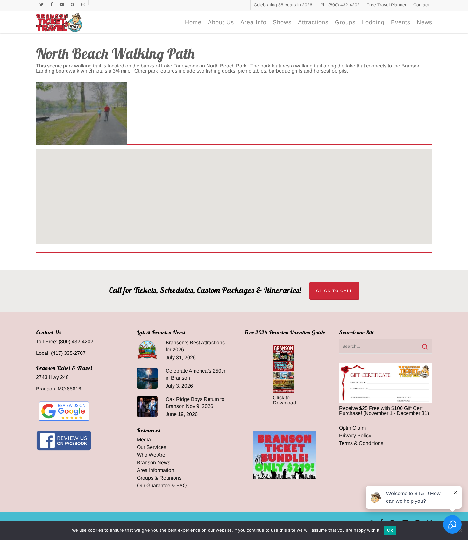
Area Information (155, 470)
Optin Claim (352, 428)
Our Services (151, 447)
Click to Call (334, 291)
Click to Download (284, 400)
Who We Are (151, 455)
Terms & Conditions (361, 443)
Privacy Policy (355, 435)
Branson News (153, 462)
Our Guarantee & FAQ (162, 485)
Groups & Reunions (159, 477)
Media (144, 439)
